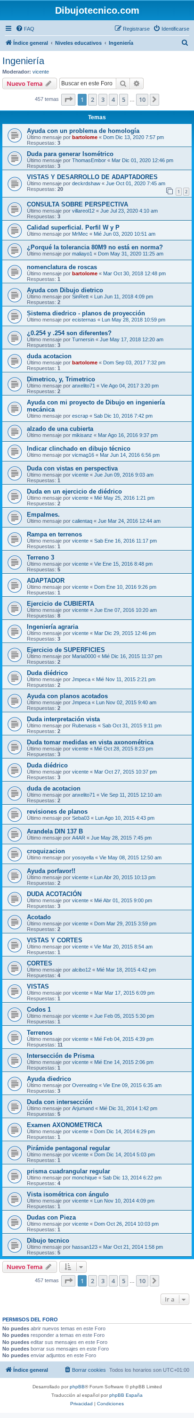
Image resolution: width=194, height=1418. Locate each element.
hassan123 (84, 1247)
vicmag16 (83, 455)
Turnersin (83, 339)
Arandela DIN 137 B (55, 831)
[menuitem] (25, 28)
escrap (80, 416)
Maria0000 (84, 656)
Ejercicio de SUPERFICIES (66, 649)
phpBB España (126, 1395)
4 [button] (113, 99)
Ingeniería (23, 61)
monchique (84, 1177)
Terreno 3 (40, 557)
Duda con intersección (59, 1101)
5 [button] (123, 99)
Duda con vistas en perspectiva (72, 468)
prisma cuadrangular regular (68, 1171)
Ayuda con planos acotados (67, 696)
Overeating (84, 1085)
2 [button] (92, 99)
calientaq (82, 521)
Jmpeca (81, 679)
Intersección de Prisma (60, 1055)
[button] (68, 99)
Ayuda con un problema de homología (83, 130)
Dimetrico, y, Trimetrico (61, 379)
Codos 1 (39, 1009)
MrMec (80, 234)
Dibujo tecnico (48, 1240)
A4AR (78, 838)
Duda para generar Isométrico (70, 153)
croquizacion (46, 851)
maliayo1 (82, 253)
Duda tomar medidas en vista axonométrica (90, 742)
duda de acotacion (54, 788)
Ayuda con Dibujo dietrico (65, 290)
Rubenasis (84, 725)
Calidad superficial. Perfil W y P (73, 227)
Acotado (39, 917)
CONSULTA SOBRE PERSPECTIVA (77, 204)
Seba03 (80, 818)
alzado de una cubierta (60, 428)
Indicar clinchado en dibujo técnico (78, 448)
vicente (40, 71)
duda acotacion (49, 356)
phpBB (77, 1386)
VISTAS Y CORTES (54, 940)
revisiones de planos (57, 811)
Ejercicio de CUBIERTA (60, 603)
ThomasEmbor (89, 160)
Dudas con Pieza (51, 1217)
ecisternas (84, 319)
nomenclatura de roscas (62, 267)
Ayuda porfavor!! (51, 870)
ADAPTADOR (46, 580)
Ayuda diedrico (49, 1078)
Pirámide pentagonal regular (68, 1148)
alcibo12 (81, 970)
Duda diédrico (47, 672)
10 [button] (142, 99)
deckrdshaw (86, 183)
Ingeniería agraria (52, 626)
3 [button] (103, 99)
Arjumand (83, 1108)
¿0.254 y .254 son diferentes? (69, 333)
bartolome (84, 137)
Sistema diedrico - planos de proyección (86, 313)
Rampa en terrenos (54, 534)
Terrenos (39, 1032)
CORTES (39, 963)
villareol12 (83, 211)
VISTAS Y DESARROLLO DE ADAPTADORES (92, 177)
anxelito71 (83, 385)
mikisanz (82, 435)
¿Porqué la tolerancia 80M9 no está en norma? (95, 247)
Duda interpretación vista (63, 719)
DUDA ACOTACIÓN (54, 894)
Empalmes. (43, 514)
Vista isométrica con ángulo (68, 1194)
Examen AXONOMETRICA (64, 1125)
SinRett (80, 296)
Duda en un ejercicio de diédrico (74, 491)
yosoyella (83, 857)
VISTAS (38, 986)
